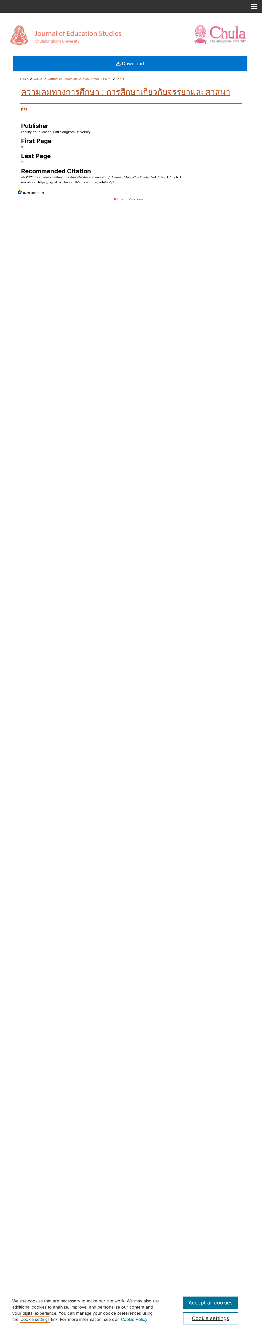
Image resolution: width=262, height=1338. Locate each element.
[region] (131, 1310)
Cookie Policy (134, 1319)
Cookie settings (35, 1319)
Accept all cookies (211, 1303)
